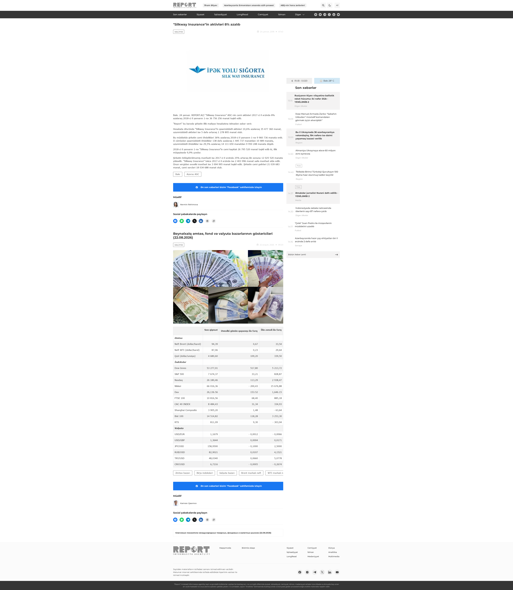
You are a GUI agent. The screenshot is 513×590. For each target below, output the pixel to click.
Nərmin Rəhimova (189, 204)
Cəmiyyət (312, 548)
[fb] (315, 14)
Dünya (331, 548)
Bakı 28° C (328, 80)
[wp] (182, 221)
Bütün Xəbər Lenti (297, 254)
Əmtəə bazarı (182, 473)
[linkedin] (333, 14)
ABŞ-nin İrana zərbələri (293, 5)
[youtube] (338, 14)
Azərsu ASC (193, 174)
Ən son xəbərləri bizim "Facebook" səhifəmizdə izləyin (231, 187)
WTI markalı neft (277, 473)
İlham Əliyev (210, 5)
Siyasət (290, 548)
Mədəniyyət (313, 556)
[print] (207, 221)
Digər (298, 14)
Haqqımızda (225, 548)
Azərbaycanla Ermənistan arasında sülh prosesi (249, 5)
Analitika (332, 552)
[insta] (320, 14)
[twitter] (329, 14)
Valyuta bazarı (227, 473)
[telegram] (324, 14)
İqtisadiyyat (292, 552)
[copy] (214, 221)
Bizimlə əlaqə (248, 548)
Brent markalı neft (251, 473)
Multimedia (333, 556)
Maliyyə (179, 32)
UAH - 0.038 (301, 80)
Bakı (177, 174)
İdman (311, 552)
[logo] (184, 5)
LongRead (292, 556)
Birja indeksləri (205, 473)
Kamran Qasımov (188, 503)
